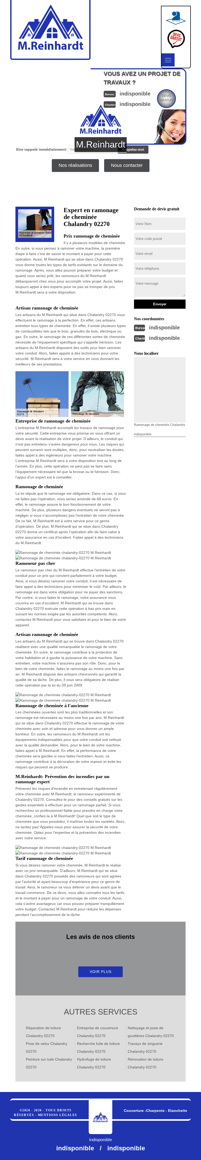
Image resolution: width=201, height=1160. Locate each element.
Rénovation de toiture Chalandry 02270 (145, 1063)
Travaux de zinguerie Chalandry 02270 (145, 1047)
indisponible (164, 327)
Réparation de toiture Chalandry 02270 (43, 1032)
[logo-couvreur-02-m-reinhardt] (100, 1117)
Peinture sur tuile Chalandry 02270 (49, 1063)
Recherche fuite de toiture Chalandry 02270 (98, 1047)
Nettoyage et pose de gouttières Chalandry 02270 (151, 1032)
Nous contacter (127, 165)
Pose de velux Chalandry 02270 (46, 1047)
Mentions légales (57, 1115)
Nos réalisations (75, 165)
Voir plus (100, 972)
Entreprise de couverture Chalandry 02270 (97, 1032)
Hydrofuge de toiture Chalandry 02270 (94, 1063)
